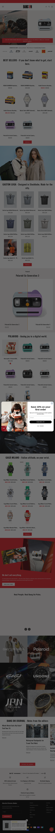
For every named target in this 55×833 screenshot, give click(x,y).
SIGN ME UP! (41, 422)
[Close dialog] (52, 403)
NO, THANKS (40, 426)
